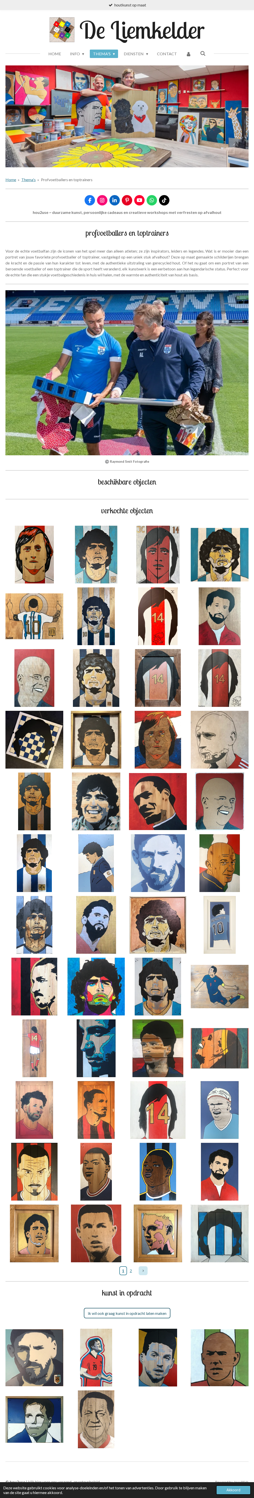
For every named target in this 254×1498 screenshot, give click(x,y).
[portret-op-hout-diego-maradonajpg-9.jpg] (220, 925)
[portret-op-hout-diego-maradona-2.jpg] (34, 863)
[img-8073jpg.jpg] (96, 801)
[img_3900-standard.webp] (34, 678)
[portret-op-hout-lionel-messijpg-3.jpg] (158, 863)
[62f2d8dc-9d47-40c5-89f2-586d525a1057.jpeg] (34, 1172)
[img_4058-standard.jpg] (96, 616)
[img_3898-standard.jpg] (96, 740)
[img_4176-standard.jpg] (34, 616)
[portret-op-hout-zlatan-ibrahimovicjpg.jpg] (34, 986)
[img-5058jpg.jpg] (220, 1048)
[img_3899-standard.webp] (220, 616)
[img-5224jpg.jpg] (158, 1048)
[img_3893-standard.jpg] (220, 678)
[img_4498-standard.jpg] (96, 554)
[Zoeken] (203, 53)
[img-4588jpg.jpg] (158, 1110)
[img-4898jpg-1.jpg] (34, 1110)
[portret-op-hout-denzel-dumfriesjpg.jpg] (158, 1172)
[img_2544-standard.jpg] (158, 801)
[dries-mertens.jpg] (158, 1357)
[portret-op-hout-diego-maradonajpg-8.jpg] (158, 986)
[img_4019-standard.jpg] (158, 616)
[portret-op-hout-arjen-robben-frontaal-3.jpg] (220, 1357)
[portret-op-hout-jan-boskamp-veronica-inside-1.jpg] (96, 1419)
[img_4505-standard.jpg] (34, 554)
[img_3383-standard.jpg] (34, 801)
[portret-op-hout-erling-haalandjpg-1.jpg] (220, 1110)
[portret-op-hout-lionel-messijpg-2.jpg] (96, 925)
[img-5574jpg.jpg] (34, 1048)
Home (10, 179)
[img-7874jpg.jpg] (96, 863)
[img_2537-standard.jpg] (220, 801)
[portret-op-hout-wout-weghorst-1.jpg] (96, 1357)
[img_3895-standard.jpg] (158, 925)
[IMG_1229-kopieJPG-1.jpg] (158, 1233)
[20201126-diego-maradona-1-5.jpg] (220, 1233)
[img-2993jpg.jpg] (220, 1172)
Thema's (28, 179)
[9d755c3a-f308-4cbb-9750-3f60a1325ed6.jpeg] (34, 925)
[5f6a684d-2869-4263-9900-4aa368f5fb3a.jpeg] (34, 1357)
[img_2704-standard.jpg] (158, 740)
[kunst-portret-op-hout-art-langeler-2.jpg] (34, 1419)
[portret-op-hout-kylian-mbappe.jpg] (96, 1172)
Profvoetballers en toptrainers (67, 179)
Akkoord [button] (233, 1490)
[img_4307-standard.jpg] (220, 554)
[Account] (188, 54)
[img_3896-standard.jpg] (158, 678)
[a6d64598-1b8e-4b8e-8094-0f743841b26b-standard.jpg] (96, 986)
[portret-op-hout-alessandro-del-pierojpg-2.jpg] (96, 1048)
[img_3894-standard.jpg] (34, 740)
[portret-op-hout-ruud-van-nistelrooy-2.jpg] (34, 1233)
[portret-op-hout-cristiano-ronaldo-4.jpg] (96, 1233)
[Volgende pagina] (143, 1270)
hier (38, 1481)
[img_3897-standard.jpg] (96, 678)
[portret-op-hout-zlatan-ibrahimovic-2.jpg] (96, 1110)
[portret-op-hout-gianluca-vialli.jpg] (220, 863)
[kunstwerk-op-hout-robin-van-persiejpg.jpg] (220, 986)
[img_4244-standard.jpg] (158, 554)
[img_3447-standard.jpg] (220, 740)
